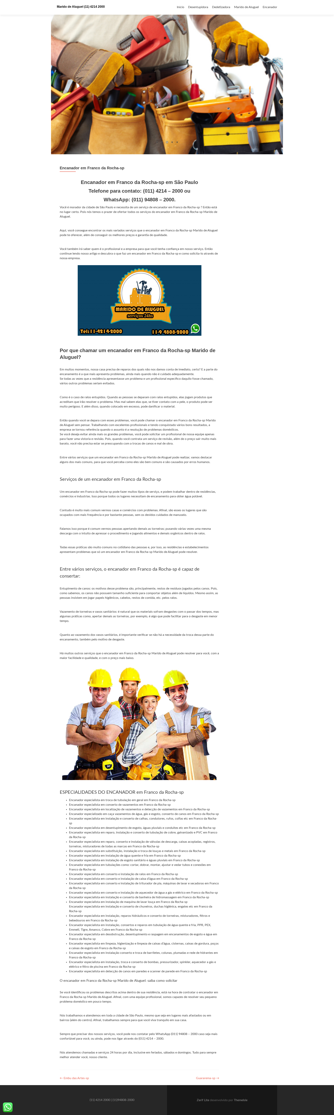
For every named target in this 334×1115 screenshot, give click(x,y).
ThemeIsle (240, 1100)
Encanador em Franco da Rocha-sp (92, 168)
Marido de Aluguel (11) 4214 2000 (81, 6)
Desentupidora (198, 7)
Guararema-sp (207, 1078)
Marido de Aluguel (246, 7)
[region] (167, 77)
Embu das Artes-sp (74, 1078)
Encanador (270, 7)
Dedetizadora (221, 7)
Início (180, 7)
